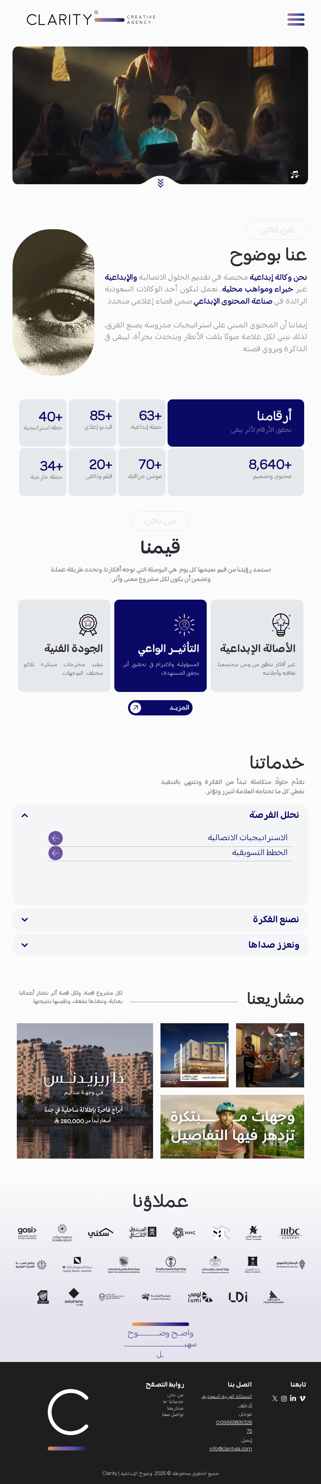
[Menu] (296, 19)
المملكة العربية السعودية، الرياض (227, 1401)
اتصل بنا (240, 1385)
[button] (295, 174)
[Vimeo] (302, 1398)
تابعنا (298, 1385)
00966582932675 (234, 1427)
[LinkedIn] (293, 1398)
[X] (275, 1398)
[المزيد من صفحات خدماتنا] (165, 1402)
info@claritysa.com (230, 1448)
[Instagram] (284, 1398)
